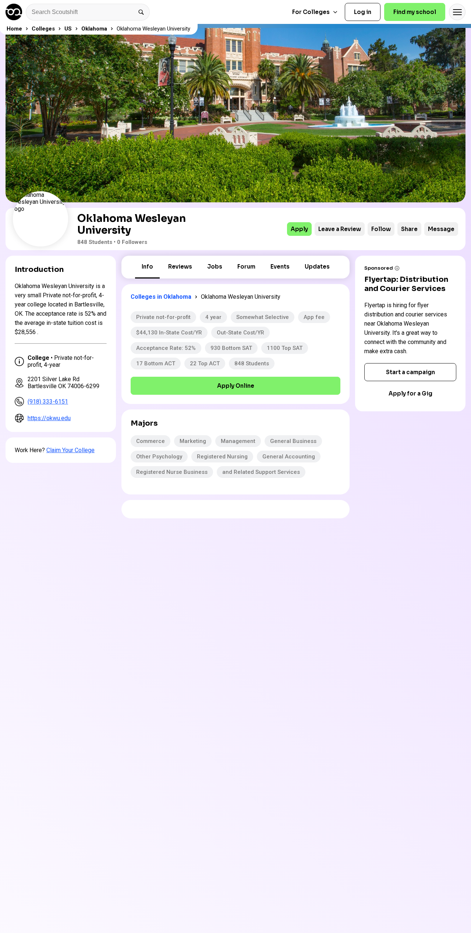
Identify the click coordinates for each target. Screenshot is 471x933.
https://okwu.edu (49, 418)
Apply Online (235, 385)
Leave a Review (339, 229)
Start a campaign (410, 372)
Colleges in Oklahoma (161, 296)
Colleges (43, 28)
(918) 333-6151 (48, 401)
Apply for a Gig (410, 393)
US (68, 28)
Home (14, 28)
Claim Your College (70, 450)
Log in (362, 11)
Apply (299, 229)
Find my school (414, 11)
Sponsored (378, 268)
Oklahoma (94, 28)
